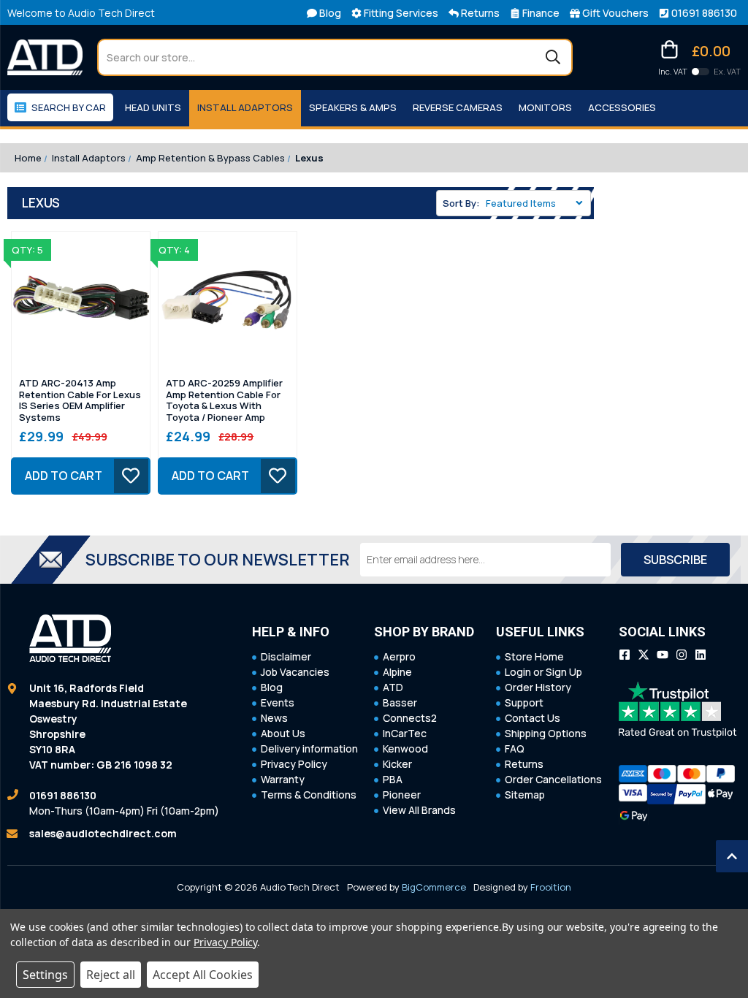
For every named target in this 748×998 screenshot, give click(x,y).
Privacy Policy (294, 764)
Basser (400, 702)
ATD (393, 687)
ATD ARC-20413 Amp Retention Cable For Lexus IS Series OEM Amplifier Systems (80, 400)
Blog (272, 687)
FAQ (514, 748)
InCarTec (405, 733)
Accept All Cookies (203, 975)
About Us (283, 733)
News (274, 718)
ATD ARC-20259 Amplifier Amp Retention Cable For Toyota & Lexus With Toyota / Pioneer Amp (224, 400)
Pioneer (402, 794)
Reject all (110, 975)
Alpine (397, 672)
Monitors (545, 107)
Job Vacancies (295, 672)
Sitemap (525, 794)
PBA (392, 779)
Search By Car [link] (68, 107)
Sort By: (461, 203)
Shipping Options (546, 733)
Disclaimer (286, 656)
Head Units (153, 107)
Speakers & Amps (353, 107)
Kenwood (405, 748)
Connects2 (410, 718)
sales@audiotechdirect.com (103, 833)
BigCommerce (434, 887)
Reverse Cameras (458, 107)
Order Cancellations (553, 779)
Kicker (397, 764)
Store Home (534, 656)
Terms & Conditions (308, 794)
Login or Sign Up (543, 672)
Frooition (550, 887)
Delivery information (309, 748)
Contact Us (532, 718)
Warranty (283, 779)
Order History (538, 687)
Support (524, 702)
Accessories (622, 107)
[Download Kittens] (700, 71)
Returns (524, 764)
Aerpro (399, 656)
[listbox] (537, 203)
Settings (45, 975)
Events (277, 702)
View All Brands (419, 810)
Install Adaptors (245, 107)
